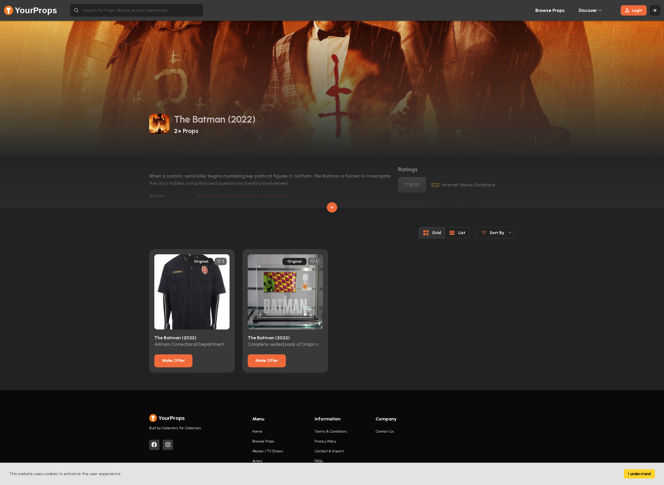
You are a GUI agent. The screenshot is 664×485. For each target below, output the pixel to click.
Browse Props (550, 10)
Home (257, 431)
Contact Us (385, 431)
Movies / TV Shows (267, 451)
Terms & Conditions (331, 431)
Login (637, 10)
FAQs (319, 461)
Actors (257, 461)
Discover (588, 10)
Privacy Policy (325, 441)
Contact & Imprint (329, 451)
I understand (639, 474)
